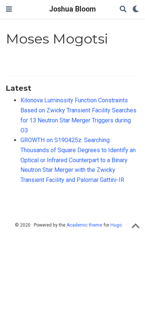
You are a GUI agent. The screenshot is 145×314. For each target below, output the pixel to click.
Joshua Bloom (72, 9)
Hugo (116, 225)
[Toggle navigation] (9, 9)
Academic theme (84, 225)
